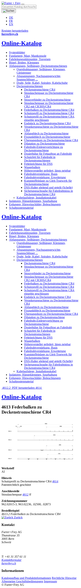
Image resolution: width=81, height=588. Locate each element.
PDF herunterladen (23, 387)
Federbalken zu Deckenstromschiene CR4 (49, 109)
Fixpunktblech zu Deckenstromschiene (47, 136)
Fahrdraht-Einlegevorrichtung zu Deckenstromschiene (43, 148)
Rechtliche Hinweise (64, 578)
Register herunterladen (15, 30)
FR (11, 21)
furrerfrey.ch (9, 563)
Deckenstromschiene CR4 (39, 89)
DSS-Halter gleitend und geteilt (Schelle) (48, 187)
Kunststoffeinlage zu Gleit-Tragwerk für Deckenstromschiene (48, 182)
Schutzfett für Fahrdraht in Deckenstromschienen (39, 158)
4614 (38, 387)
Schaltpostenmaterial (21, 207)
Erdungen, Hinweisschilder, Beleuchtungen (35, 204)
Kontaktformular (11, 560)
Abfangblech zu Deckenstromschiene (46, 133)
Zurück (18, 517)
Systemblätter (17, 52)
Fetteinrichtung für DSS (38, 163)
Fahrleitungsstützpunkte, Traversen (29, 59)
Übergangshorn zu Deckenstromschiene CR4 (51, 140)
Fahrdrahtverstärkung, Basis (40, 174)
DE (11, 17)
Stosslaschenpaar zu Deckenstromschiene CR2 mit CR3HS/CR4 (48, 104)
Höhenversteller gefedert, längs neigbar (47, 170)
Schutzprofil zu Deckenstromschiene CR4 (49, 113)
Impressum (50, 581)
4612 (25, 494)
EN (11, 24)
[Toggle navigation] (22, 4)
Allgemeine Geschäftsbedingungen (22, 581)
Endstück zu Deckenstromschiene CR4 (47, 123)
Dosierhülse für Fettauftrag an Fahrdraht (48, 153)
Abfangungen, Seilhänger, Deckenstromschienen (38, 66)
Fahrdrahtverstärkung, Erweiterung (45, 177)
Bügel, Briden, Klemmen (24, 62)
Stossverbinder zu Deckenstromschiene (47, 99)
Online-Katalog (22, 43)
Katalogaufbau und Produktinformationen (26, 578)
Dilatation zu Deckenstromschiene (44, 143)
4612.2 (6, 387)
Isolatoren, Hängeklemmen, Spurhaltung (33, 201)
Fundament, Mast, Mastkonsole (27, 55)
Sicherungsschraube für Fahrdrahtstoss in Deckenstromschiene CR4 (48, 192)
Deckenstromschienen (30, 86)
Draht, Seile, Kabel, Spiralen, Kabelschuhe (42, 82)
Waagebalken (32, 167)
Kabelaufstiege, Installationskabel (36, 197)
